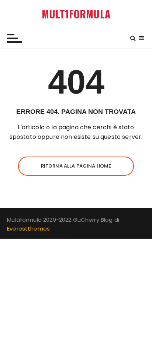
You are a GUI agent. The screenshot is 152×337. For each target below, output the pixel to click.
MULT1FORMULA (76, 14)
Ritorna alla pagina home (76, 165)
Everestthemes (28, 228)
